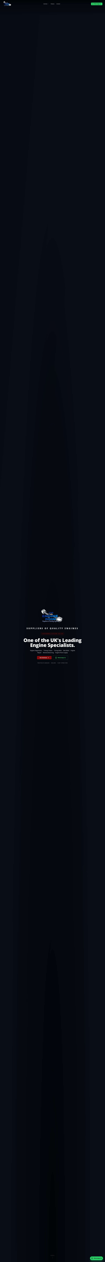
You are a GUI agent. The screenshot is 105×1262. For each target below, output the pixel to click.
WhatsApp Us (97, 4)
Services (45, 4)
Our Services (43, 657)
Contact (58, 4)
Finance (52, 4)
